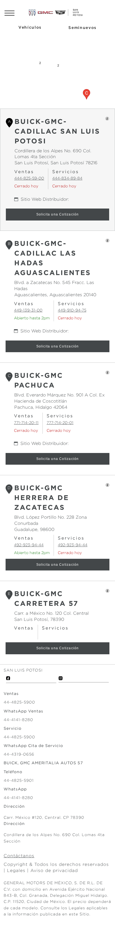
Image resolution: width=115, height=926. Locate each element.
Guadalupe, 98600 (34, 529)
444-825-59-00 (29, 178)
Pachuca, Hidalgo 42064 (40, 407)
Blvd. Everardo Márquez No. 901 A (51, 395)
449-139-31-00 (28, 310)
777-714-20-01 (60, 422)
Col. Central (75, 613)
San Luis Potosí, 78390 (39, 619)
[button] (86, 94)
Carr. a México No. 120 (38, 613)
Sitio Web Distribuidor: (45, 199)
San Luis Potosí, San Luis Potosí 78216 (56, 162)
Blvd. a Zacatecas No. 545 (42, 282)
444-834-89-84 (67, 178)
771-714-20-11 (26, 422)
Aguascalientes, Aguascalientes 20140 (55, 294)
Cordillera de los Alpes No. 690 (48, 150)
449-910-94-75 (72, 310)
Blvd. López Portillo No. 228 (44, 517)
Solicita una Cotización (57, 214)
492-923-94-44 (29, 545)
